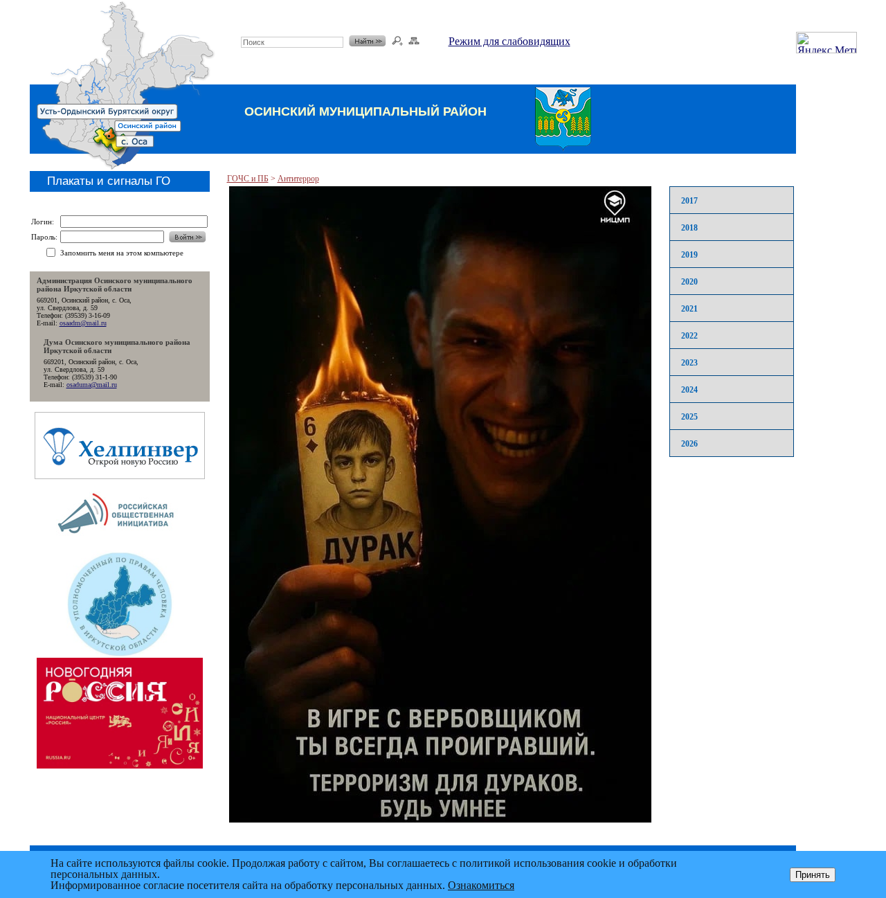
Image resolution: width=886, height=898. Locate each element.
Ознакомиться (481, 885)
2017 (689, 201)
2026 (689, 444)
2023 (689, 363)
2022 (689, 336)
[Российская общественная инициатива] (119, 547)
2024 (689, 390)
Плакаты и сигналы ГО (108, 181)
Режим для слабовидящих (509, 41)
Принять (812, 875)
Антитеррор (298, 178)
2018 (689, 228)
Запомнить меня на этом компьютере (121, 253)
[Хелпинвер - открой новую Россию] (120, 475)
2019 (689, 255)
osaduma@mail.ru (91, 384)
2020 (689, 282)
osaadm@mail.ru (83, 323)
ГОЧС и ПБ (248, 178)
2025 (689, 417)
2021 (689, 309)
